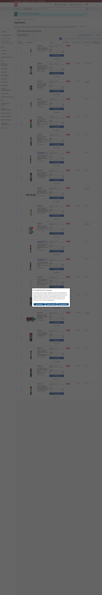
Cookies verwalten (51, 304)
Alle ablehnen (39, 304)
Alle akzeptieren (63, 304)
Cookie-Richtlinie (50, 300)
